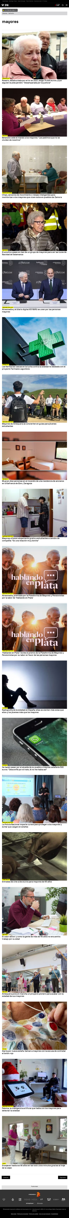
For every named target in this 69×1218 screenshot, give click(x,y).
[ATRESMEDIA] (34, 1194)
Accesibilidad (54, 1213)
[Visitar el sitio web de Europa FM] (56, 1199)
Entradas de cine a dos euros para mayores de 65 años (27, 882)
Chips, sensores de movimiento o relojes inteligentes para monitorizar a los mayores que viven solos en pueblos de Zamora (32, 196)
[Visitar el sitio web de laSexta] (13, 1199)
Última (58, 5)
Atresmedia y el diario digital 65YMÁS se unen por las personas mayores (31, 310)
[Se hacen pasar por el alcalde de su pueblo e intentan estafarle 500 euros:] (34, 742)
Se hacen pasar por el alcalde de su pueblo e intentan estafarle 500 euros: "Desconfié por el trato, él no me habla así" (33, 768)
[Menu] (67, 5)
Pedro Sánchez (29, 1)
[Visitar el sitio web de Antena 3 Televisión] (5, 1199)
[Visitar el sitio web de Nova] (27, 1199)
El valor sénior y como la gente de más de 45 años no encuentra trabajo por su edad (31, 937)
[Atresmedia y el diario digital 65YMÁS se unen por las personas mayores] (34, 284)
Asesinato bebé (38, 1)
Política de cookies (33, 1213)
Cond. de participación (45, 1213)
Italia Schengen (21, 1)
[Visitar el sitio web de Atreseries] (42, 1199)
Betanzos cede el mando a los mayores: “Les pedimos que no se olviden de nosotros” (31, 139)
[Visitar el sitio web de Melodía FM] (63, 1199)
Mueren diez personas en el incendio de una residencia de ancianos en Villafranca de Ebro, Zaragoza (33, 482)
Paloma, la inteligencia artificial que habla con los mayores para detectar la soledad (31, 1109)
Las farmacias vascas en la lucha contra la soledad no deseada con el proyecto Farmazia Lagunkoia (33, 367)
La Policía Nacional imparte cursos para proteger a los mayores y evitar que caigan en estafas (32, 825)
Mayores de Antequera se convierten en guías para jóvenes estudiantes (29, 425)
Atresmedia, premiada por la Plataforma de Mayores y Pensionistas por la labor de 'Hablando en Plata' (33, 596)
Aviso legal (13, 1213)
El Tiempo (44, 1)
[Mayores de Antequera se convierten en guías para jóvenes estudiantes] (34, 398)
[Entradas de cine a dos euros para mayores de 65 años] (34, 856)
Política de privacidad (22, 1213)
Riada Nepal (5, 1)
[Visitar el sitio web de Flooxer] (40, 1203)
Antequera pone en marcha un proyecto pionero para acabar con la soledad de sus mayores (33, 995)
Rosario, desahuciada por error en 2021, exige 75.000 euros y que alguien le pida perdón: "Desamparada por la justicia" (32, 81)
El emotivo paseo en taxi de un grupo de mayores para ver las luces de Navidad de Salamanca (34, 253)
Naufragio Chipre (13, 1)
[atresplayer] (63, 5)
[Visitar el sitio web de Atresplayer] (31, 1203)
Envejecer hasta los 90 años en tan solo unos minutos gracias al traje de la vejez (33, 1166)
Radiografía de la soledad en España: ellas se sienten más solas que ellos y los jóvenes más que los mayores (33, 711)
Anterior (5, 1177)
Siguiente (63, 1177)
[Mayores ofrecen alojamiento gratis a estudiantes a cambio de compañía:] (34, 513)
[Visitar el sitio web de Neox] (20, 1199)
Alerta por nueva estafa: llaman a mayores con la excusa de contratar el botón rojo (34, 1052)
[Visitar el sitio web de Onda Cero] (49, 1199)
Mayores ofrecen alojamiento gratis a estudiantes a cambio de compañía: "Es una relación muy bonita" (30, 539)
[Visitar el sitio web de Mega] (34, 1199)
